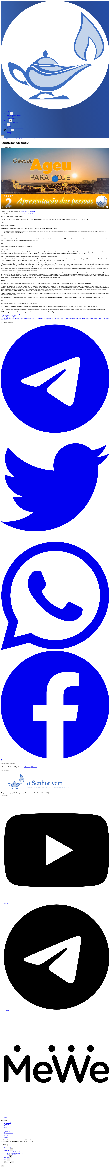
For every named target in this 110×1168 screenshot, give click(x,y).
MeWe (5, 1117)
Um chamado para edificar (96, 318)
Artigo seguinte (15, 315)
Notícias (9, 126)
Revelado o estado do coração (62, 318)
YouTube (6, 903)
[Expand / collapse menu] (11, 113)
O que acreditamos (8, 1133)
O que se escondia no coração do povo (44, 318)
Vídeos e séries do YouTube (14, 115)
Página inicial (7, 111)
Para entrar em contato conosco (15, 128)
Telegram (6, 1010)
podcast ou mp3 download (30, 767)
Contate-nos (7, 1131)
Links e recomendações (13, 122)
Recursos (6, 120)
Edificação (6, 113)
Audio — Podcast (11, 118)
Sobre (5, 124)
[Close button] (2, 1166)
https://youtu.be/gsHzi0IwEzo (26, 213)
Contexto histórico (5, 318)
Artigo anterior (6, 315)
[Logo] (55, 55)
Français (9, 132)
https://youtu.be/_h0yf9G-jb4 (28, 211)
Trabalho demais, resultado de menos (79, 318)
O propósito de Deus (29, 318)
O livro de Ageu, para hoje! (8, 317)
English (9, 133)
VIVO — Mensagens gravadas (15, 116)
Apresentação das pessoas (16, 318)
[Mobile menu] (2, 136)
